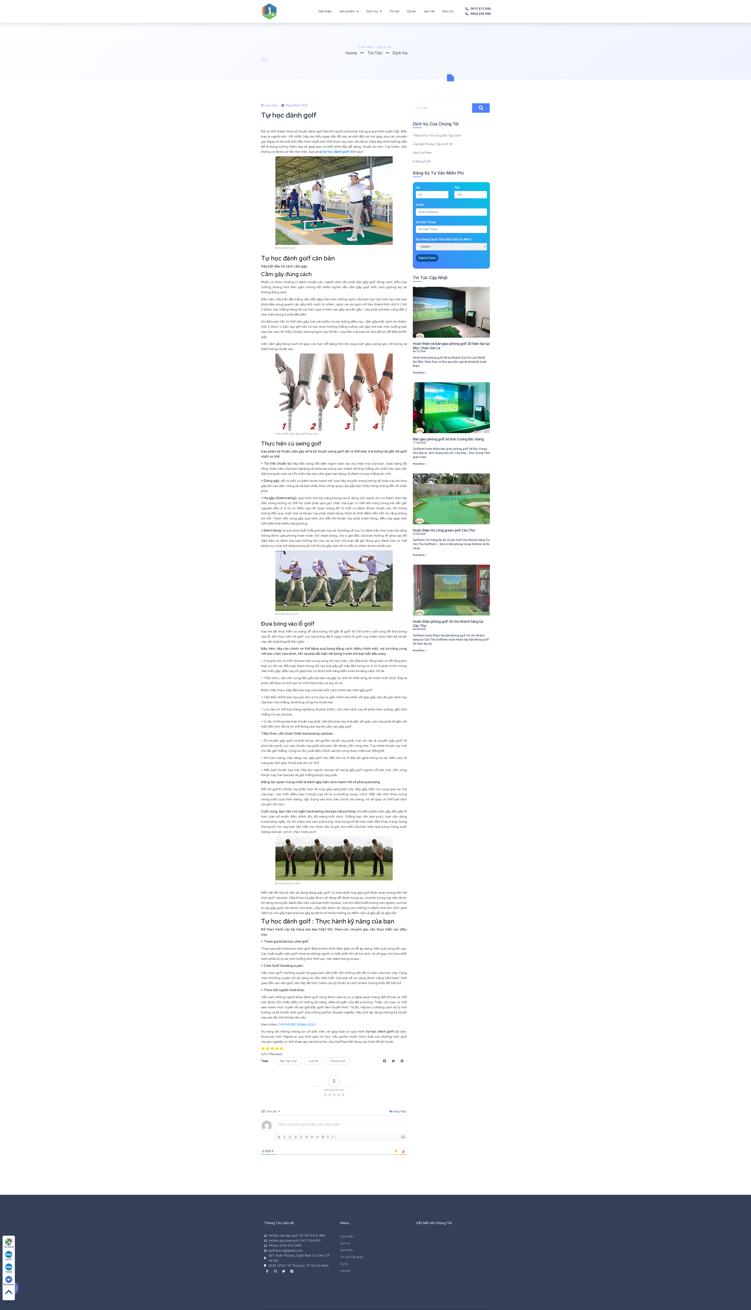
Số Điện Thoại (426, 222)
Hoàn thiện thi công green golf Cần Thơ (444, 530)
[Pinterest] (292, 1271)
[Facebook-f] (267, 1271)
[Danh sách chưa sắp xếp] (306, 1137)
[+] (333, 1136)
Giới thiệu (325, 11)
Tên (457, 187)
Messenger (8, 1284)
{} (328, 1136)
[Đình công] (295, 1137)
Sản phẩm (347, 11)
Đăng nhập (399, 1111)
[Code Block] (317, 1137)
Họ (418, 187)
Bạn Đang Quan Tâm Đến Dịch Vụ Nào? (443, 239)
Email (420, 205)
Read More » (419, 372)
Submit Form (427, 258)
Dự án (411, 11)
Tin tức (394, 11)
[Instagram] (275, 1271)
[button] (288, 1061)
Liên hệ (429, 11)
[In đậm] (279, 1137)
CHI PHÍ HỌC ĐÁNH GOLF (297, 1024)
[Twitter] (283, 1271)
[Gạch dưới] (290, 1137)
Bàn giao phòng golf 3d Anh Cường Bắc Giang (448, 439)
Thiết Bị (8, 1272)
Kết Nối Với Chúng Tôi (434, 1223)
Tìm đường (9, 1247)
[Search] (481, 108)
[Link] (323, 1137)
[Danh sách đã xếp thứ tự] (301, 1137)
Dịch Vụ (372, 11)
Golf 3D (8, 1259)
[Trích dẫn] (312, 1137)
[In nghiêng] (284, 1137)
